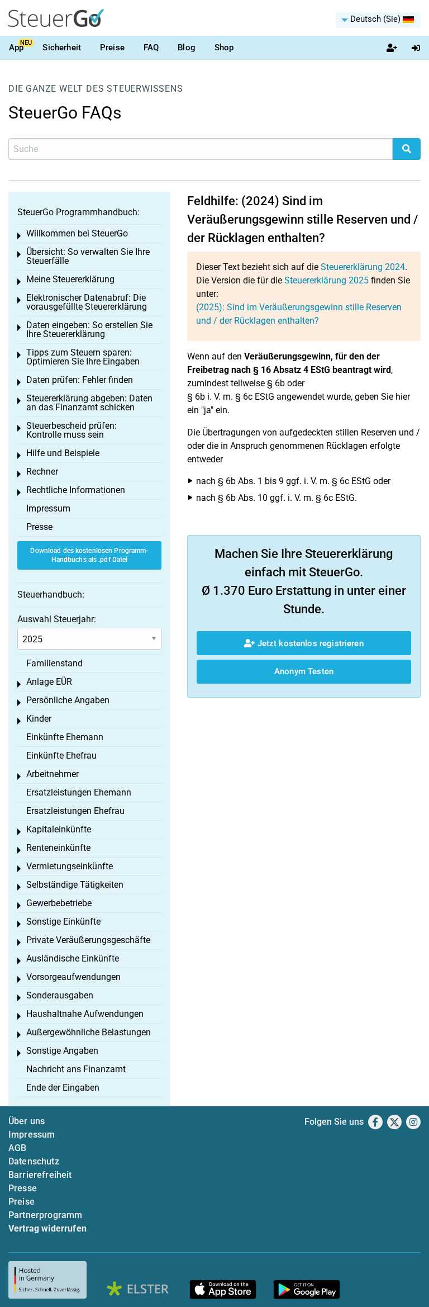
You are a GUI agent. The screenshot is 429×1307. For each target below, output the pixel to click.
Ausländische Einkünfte (72, 958)
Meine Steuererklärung (70, 279)
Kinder (38, 718)
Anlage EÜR (49, 681)
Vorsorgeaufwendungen (73, 977)
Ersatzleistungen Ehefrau (75, 811)
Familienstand (54, 663)
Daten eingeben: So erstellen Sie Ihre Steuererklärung (89, 329)
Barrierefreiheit (40, 1174)
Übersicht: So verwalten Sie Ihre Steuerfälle (88, 256)
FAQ (151, 47)
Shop (224, 47)
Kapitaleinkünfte (58, 829)
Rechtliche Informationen (75, 490)
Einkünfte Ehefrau (61, 755)
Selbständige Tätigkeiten (74, 884)
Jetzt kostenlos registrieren (309, 643)
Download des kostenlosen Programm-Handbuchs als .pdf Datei (89, 555)
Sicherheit (61, 47)
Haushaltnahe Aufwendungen (85, 1013)
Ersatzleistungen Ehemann (78, 792)
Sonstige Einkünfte (63, 921)
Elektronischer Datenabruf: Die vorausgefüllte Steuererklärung (86, 302)
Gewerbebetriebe (59, 903)
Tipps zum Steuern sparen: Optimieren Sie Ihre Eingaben (83, 357)
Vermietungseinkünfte (69, 866)
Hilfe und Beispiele (62, 453)
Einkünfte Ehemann (64, 737)
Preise (112, 47)
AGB (17, 1148)
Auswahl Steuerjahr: (56, 619)
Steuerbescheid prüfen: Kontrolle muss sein (71, 430)
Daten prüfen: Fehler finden (79, 380)
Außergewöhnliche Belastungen (88, 1032)
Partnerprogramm (45, 1215)
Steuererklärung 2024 (363, 267)
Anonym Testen (303, 671)
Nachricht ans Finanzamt (76, 1069)
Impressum (48, 508)
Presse (39, 527)
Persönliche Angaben (67, 700)
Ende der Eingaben (62, 1087)
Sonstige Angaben (62, 1050)
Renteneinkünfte (58, 847)
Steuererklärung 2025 (326, 280)
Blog (187, 47)
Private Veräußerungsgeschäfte (88, 940)
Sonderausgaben (59, 995)
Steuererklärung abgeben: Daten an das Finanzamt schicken (89, 403)
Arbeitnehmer (52, 774)
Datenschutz (33, 1161)
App (16, 47)
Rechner (42, 471)
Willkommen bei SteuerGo (77, 233)
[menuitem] (378, 20)
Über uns (26, 1121)
